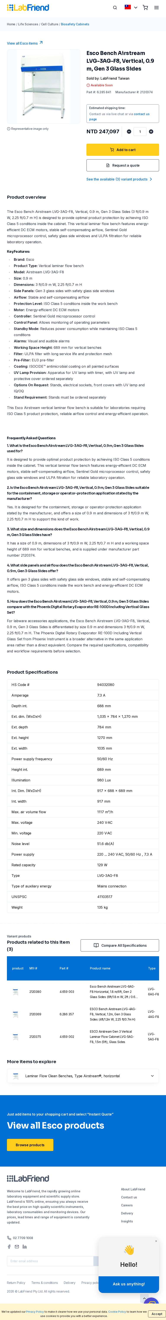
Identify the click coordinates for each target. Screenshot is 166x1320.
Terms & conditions (44, 1283)
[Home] (28, 7)
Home (11, 24)
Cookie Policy (117, 1311)
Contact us (129, 1197)
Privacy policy (91, 1283)
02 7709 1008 (23, 1238)
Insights (127, 1221)
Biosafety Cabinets (75, 24)
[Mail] (17, 1246)
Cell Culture (49, 24)
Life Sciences (28, 24)
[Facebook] (9, 1246)
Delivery (127, 1213)
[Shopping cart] (145, 7)
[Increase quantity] (151, 131)
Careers (127, 1205)
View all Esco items (22, 43)
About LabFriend (133, 1189)
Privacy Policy (35, 1311)
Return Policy (16, 1283)
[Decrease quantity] (129, 131)
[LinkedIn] (24, 1246)
